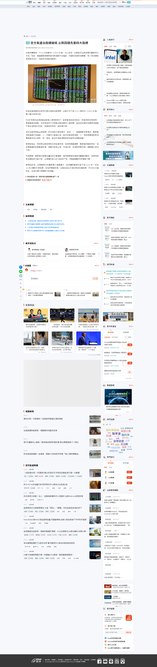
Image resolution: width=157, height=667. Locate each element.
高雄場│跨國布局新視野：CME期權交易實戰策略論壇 (121, 247)
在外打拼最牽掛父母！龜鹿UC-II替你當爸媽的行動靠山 (35, 349)
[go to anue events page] (120, 2)
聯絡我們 (76, 660)
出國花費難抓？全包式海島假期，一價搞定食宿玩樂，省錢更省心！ (88, 326)
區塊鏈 (86, 6)
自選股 (128, 6)
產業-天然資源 (115, 366)
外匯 (65, 3)
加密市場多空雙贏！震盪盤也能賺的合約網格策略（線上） (121, 255)
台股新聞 (33, 36)
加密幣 (76, 3)
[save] (20, 291)
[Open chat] (20, 296)
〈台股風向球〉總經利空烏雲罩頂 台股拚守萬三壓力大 (44, 221)
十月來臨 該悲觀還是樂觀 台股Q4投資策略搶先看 (43, 227)
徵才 (81, 660)
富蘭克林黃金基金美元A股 (112, 371)
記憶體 (111, 472)
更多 (129, 46)
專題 (108, 6)
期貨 (79, 6)
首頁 (34, 3)
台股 (44, 3)
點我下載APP (47, 180)
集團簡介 (54, 660)
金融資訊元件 (68, 660)
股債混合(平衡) (115, 348)
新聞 (39, 3)
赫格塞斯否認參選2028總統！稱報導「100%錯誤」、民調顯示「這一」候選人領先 (88, 349)
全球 (70, 3)
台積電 (111, 477)
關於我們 (47, 660)
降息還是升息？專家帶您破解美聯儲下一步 (43, 176)
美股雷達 (114, 170)
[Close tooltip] (36, 296)
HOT (112, 229)
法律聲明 (93, 660)
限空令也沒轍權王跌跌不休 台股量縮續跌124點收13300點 (46, 230)
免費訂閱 (128, 632)
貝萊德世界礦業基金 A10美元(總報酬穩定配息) (115, 361)
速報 (64, 6)
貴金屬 (112, 374)
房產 (91, 6)
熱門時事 (57, 6)
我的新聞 (120, 6)
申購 (129, 345)
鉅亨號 (88, 3)
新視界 (103, 6)
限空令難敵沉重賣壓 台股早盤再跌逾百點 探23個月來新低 (45, 224)
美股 (49, 3)
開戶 (129, 372)
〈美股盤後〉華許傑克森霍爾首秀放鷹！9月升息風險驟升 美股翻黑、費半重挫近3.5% (62, 326)
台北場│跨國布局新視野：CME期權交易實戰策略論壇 (121, 230)
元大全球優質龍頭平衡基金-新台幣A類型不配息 (115, 343)
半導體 (111, 483)
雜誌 (114, 6)
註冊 (129, 2)
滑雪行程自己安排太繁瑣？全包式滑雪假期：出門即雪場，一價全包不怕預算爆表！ (62, 349)
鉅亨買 (82, 3)
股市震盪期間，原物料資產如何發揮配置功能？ (36, 326)
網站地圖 (86, 660)
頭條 (28, 6)
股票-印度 (113, 355)
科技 (44, 6)
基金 (60, 3)
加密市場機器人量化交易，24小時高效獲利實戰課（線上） (121, 238)
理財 (97, 6)
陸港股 (55, 3)
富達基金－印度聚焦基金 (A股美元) (115, 352)
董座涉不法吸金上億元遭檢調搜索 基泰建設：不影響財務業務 (40, 294)
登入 (125, 2)
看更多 (96, 243)
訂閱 (93, 3)
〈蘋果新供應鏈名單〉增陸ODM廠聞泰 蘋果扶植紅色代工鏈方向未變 (78, 294)
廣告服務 (60, 660)
